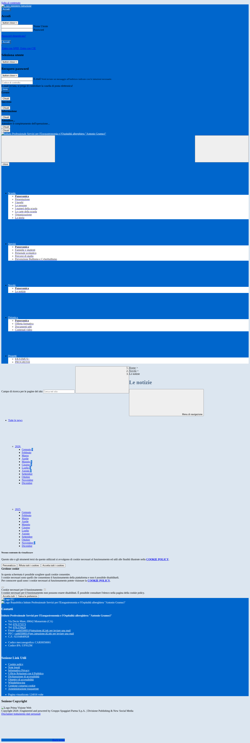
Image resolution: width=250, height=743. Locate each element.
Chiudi (6, 98)
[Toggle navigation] (28, 148)
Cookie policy (15, 664)
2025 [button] (18, 509)
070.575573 (19, 624)
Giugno (27, 464)
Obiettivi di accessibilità (21, 679)
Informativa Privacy (18, 670)
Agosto (27, 470)
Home (132, 367)
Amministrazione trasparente (23, 688)
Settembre (27, 473)
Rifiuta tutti (29, 565)
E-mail (37, 78)
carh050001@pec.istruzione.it (44, 633)
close (5, 164)
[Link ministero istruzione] (16, 5)
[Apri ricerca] (222, 148)
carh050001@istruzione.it (43, 630)
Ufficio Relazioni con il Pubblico (26, 673)
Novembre (27, 480)
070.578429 (19, 627)
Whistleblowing (16, 682)
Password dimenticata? (13, 35)
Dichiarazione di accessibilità (23, 676)
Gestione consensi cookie (21, 685)
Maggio (27, 461)
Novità (132, 370)
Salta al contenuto (10, 2)
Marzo (25, 455)
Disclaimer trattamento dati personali (20, 713)
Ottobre (26, 477)
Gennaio (27, 449)
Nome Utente (41, 26)
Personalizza (9, 565)
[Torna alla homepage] (125, 133)
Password (39, 29)
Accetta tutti (53, 565)
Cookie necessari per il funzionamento (22, 589)
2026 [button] (18, 446)
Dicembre (27, 483)
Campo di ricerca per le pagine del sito (22, 391)
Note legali (14, 667)
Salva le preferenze (27, 596)
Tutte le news (15, 420)
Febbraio (26, 452)
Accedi (6, 9)
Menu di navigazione (191, 414)
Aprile (25, 458)
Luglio (26, 467)
